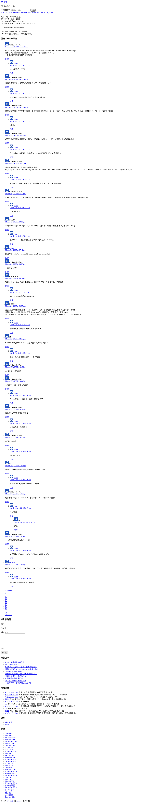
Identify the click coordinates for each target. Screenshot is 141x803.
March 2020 (9, 781)
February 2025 (10, 737)
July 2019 (8, 791)
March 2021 (9, 765)
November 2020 (11, 771)
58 (6, 603)
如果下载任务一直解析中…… (16, 676)
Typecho (19, 801)
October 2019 (10, 785)
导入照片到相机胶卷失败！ (15, 681)
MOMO (12, 562)
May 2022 (8, 753)
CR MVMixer (34, 13)
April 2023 (9, 749)
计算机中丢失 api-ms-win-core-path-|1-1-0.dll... (22, 669)
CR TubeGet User (11, 692)
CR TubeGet (9, 13)
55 (6, 597)
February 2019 (10, 797)
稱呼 (2, 624)
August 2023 (9, 747)
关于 (51, 13)
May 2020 (8, 779)
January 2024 (10, 745)
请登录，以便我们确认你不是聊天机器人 (21, 674)
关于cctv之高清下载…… (14, 664)
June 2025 (8, 734)
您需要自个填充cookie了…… (16, 671)
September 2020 (11, 775)
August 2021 (9, 763)
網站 (2, 632)
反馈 (41, 13)
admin (16, 63)
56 (6, 599)
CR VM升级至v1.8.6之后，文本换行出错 (21, 667)
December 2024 (10, 739)
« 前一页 (8, 591)
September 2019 (11, 787)
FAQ (16, 13)
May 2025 (8, 736)
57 (6, 601)
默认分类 (8, 722)
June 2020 (8, 777)
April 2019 (9, 795)
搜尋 (33, 10)
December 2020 (10, 769)
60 (6, 607)
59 (6, 605)
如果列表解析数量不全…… (15, 678)
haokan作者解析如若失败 (14, 662)
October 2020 (10, 773)
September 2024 (11, 741)
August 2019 (9, 789)
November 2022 (11, 751)
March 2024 (9, 743)
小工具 (46, 13)
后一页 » (8, 615)
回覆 (7, 59)
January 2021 (10, 767)
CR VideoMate (23, 13)
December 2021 (10, 757)
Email (3, 628)
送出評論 (4, 653)
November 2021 (11, 759)
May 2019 (8, 793)
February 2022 (10, 755)
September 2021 (11, 761)
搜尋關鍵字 (5, 10)
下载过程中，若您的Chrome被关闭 (18, 683)
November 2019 (11, 783)
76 (6, 613)
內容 (2, 648)
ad (6, 704)
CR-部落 (10, 801)
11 (6, 708)
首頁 (2, 13)
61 (6, 609)
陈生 (7, 699)
